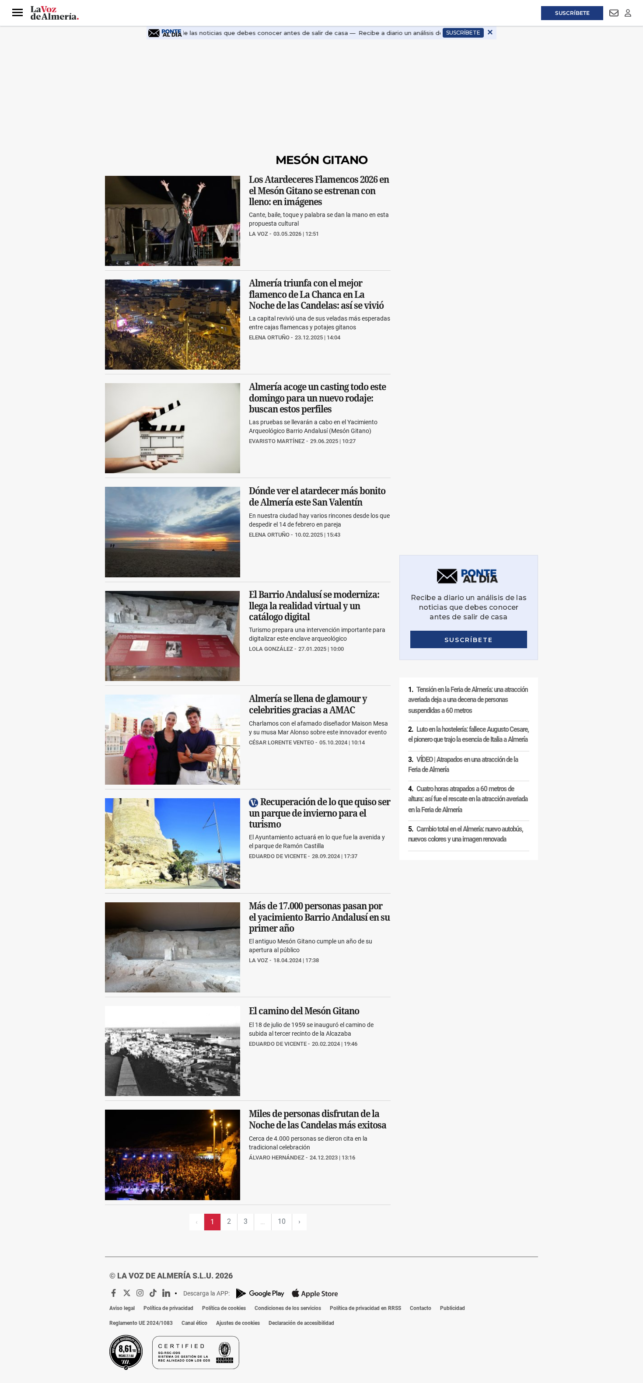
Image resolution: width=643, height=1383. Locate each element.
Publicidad (452, 1308)
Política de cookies (224, 1308)
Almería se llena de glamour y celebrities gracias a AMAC (308, 704)
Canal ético (194, 1323)
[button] (17, 12)
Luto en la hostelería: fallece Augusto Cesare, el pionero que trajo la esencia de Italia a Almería (468, 734)
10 (282, 1221)
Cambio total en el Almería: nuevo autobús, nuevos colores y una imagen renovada (465, 834)
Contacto (420, 1308)
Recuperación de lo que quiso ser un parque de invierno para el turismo (319, 813)
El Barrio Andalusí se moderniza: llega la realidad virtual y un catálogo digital (314, 605)
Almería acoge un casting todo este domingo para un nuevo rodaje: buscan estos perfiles (317, 398)
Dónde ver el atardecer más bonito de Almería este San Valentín (317, 496)
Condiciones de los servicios (288, 1308)
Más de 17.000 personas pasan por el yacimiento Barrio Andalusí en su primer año (319, 917)
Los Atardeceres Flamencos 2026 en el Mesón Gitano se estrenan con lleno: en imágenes (319, 190)
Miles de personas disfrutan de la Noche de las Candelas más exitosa (317, 1119)
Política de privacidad (168, 1308)
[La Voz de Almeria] (55, 13)
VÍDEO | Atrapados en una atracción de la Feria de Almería (463, 764)
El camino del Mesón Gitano (304, 1010)
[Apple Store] (315, 1293)
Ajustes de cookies (238, 1323)
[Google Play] (260, 1293)
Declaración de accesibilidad (301, 1323)
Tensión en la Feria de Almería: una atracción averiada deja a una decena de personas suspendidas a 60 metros (468, 699)
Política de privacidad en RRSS (365, 1308)
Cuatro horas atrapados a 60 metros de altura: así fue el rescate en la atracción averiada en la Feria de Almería (468, 799)
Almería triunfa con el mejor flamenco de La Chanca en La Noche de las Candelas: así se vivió (316, 294)
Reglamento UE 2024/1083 (141, 1323)
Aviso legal (122, 1308)
